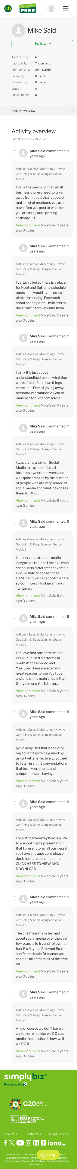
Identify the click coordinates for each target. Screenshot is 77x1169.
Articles (21, 169)
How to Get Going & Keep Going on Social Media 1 (40, 174)
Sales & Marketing (40, 169)
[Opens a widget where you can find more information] (48, 1155)
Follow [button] (40, 43)
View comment (28, 225)
